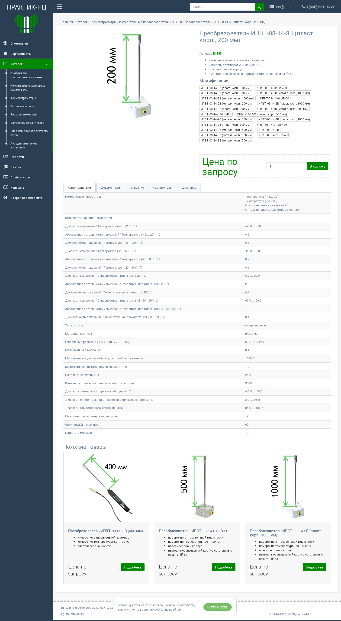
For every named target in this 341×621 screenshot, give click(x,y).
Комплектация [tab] (163, 187)
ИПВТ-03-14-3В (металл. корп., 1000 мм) (227, 98)
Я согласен (217, 607)
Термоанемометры (23, 114)
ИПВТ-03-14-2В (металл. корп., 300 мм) (227, 119)
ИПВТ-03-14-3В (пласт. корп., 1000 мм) (284, 119)
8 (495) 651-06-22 (72, 614)
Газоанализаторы (22, 106)
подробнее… (174, 609)
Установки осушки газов (27, 123)
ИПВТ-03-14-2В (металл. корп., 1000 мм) (283, 93)
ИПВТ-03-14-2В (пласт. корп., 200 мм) (226, 109)
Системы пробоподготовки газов (29, 133)
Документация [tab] (111, 187)
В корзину (317, 166)
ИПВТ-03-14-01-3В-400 (274, 135)
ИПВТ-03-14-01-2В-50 (274, 98)
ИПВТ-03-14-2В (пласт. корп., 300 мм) (226, 124)
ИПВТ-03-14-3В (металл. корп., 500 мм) (227, 140)
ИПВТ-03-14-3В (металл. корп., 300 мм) (227, 135)
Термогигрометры (23, 98)
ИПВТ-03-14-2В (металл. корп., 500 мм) (227, 129)
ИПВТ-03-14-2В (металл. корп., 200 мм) (227, 103)
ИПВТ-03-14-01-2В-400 (272, 124)
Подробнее (133, 567)
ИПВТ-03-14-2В (269, 129)
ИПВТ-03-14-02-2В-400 (216, 114)
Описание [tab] (137, 187)
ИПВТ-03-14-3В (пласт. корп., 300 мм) (226, 88)
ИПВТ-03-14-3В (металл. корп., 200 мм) (282, 109)
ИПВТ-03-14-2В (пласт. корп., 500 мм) (262, 114)
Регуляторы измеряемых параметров (27, 87)
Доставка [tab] (189, 187)
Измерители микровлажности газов (26, 75)
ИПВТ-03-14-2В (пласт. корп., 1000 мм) (284, 103)
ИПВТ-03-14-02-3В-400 (272, 88)
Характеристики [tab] (79, 187)
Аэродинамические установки (24, 145)
